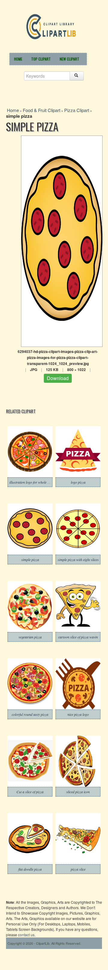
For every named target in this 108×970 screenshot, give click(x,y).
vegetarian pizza (30, 637)
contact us (26, 934)
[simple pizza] (62, 240)
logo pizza (78, 482)
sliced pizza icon (78, 791)
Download (58, 378)
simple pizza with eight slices (78, 559)
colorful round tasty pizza (30, 714)
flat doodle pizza (30, 869)
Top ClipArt (41, 58)
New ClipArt (69, 58)
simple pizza (30, 559)
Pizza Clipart (76, 110)
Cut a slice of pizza (30, 791)
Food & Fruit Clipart (41, 110)
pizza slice (78, 869)
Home (18, 58)
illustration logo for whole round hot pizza (39, 482)
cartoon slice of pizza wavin (78, 637)
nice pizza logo (78, 714)
